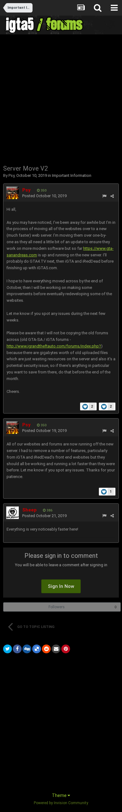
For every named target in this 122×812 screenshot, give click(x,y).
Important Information (71, 175)
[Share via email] (56, 649)
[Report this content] (104, 196)
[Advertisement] (61, 99)
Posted (44, 195)
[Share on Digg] (27, 649)
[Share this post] (112, 196)
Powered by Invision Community (61, 803)
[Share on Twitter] (7, 649)
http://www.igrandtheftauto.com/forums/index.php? (54, 346)
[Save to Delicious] (36, 649)
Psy (11, 175)
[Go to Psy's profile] (12, 193)
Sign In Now (61, 586)
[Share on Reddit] (46, 649)
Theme (60, 795)
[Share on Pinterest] (65, 649)
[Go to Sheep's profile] (12, 512)
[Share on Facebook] (17, 649)
